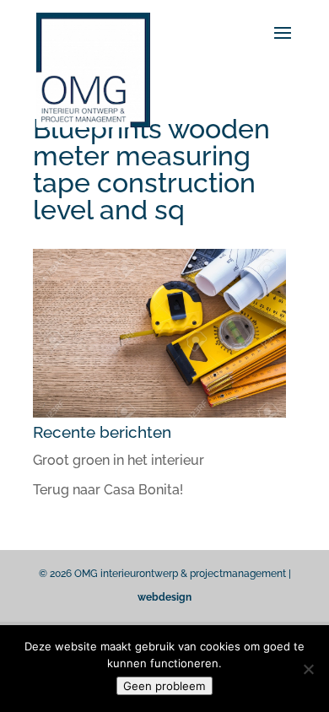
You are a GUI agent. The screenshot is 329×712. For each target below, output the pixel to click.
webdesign (164, 597)
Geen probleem (164, 686)
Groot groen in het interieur (118, 460)
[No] (307, 669)
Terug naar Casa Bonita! (108, 490)
